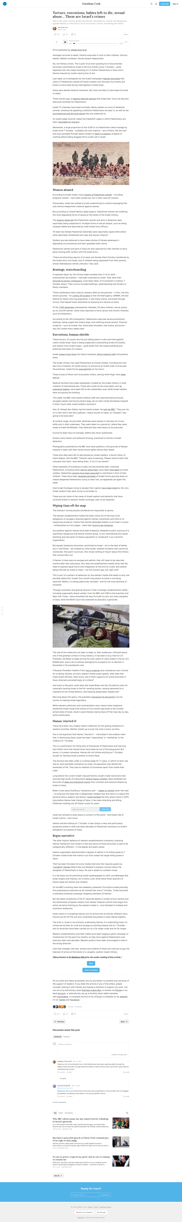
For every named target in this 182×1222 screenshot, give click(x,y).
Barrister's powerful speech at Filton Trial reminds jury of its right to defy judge (81, 1139)
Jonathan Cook (63, 27)
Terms (96, 1207)
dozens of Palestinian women (98, 195)
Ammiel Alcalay (63, 1085)
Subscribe (165, 4)
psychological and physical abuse (69, 113)
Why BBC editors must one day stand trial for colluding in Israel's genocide (80, 1120)
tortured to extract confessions (67, 281)
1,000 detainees (66, 307)
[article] (91, 1125)
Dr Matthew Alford (78, 957)
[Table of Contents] (2, 611)
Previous (60, 1022)
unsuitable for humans (68, 122)
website (123, 996)
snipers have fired (67, 354)
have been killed (109, 488)
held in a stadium (103, 134)
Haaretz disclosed (111, 78)
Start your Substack (85, 1212)
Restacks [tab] (67, 1037)
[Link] (49, 190)
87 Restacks (78, 1007)
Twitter (62, 1000)
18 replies (63, 1078)
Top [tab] (55, 1113)
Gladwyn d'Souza (63, 1061)
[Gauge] (126, 42)
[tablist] (62, 1037)
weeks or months (106, 790)
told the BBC (109, 409)
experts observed (65, 220)
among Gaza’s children (96, 779)
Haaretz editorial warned (84, 99)
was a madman (93, 670)
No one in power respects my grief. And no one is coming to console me (81, 1158)
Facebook (74, 1000)
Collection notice (105, 1207)
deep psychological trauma (77, 782)
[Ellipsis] (128, 1061)
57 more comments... (60, 1102)
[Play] (65, 42)
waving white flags (89, 470)
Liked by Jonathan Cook (66, 1088)
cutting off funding (81, 296)
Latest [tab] (60, 1113)
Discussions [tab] (69, 1113)
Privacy (90, 1207)
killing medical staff (106, 354)
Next (123, 1022)
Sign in (175, 4)
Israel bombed (94, 797)
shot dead (114, 470)
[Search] (151, 4)
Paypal (118, 990)
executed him (85, 369)
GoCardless (62, 996)
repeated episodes (87, 476)
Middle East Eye (78, 50)
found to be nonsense (102, 525)
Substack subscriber (91, 990)
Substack (80, 1218)
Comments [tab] (57, 1037)
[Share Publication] (156, 4)
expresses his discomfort (103, 697)
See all (57, 1176)
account (62, 993)
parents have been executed (85, 473)
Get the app (101, 1212)
